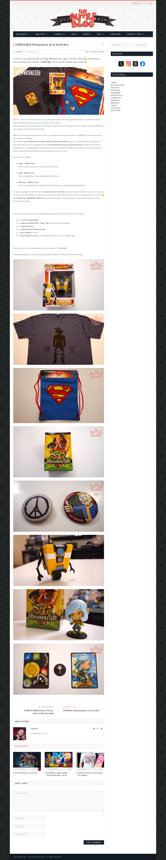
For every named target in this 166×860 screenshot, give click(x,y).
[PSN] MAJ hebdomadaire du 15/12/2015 (81, 710)
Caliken (114, 82)
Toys (98, 34)
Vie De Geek (115, 110)
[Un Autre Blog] (83, 18)
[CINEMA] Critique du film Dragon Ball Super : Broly (57, 774)
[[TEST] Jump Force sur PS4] (27, 761)
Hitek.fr (16, 119)
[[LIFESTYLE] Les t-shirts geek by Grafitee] (90, 761)
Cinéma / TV (59, 34)
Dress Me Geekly (117, 85)
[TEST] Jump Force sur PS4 (26, 773)
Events (86, 34)
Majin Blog (115, 103)
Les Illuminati (116, 98)
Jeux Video (21, 34)
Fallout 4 (58, 123)
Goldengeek (115, 92)
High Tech (40, 34)
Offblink (18, 52)
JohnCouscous (116, 95)
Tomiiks (114, 105)
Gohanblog (115, 90)
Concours (115, 34)
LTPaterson (115, 100)
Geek (95, 52)
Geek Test (115, 87)
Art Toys (89, 52)
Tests (74, 34)
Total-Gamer (116, 108)
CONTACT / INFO (134, 34)
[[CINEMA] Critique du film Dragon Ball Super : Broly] (58, 761)
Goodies (101, 52)
